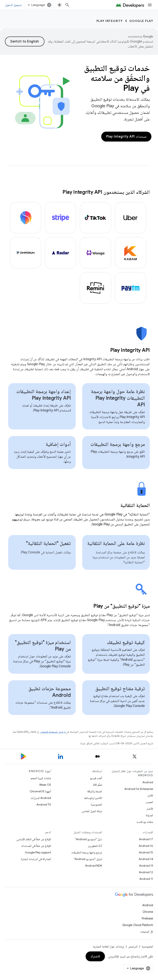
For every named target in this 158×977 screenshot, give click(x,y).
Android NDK (93, 865)
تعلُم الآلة (97, 785)
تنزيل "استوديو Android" (88, 859)
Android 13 (146, 865)
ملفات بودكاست (144, 822)
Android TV (43, 804)
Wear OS (45, 785)
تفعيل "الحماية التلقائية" (48, 543)
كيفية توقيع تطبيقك (126, 642)
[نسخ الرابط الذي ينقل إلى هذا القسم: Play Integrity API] (105, 350)
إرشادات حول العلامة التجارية (108, 946)
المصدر (149, 802)
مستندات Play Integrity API (126, 137)
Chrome (148, 912)
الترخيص (133, 946)
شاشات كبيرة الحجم (41, 778)
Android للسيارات (41, 798)
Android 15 (146, 852)
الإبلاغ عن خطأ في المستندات (36, 846)
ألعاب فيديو (96, 778)
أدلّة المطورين (95, 846)
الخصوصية (96, 804)
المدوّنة (149, 815)
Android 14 (146, 859)
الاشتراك (95, 956)
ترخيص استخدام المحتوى (52, 732)
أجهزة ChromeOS (40, 791)
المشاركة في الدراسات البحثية (36, 859)
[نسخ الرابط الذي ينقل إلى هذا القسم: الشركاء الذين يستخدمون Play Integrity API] (58, 192)
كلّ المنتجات (146, 931)
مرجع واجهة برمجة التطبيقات (117, 444)
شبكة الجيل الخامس (92, 811)
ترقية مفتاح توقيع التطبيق (120, 688)
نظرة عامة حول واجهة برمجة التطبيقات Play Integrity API (118, 398)
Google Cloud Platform (137, 925)
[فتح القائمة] (150, 5)
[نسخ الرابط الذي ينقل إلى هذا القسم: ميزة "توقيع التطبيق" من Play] (88, 606)
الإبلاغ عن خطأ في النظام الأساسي (33, 839)
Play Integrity (109, 21)
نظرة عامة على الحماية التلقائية (116, 543)
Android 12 (146, 872)
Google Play (141, 21)
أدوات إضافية (58, 444)
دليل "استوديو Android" (88, 839)
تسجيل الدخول (13, 5)
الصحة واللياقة (94, 791)
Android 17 (146, 839)
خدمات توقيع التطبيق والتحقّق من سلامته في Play (117, 78)
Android (147, 782)
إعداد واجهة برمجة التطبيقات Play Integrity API (43, 394)
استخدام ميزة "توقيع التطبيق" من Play (43, 645)
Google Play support (38, 852)
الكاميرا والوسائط (93, 798)
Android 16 (146, 846)
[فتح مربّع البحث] (67, 4)
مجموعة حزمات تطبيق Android (49, 691)
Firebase (147, 918)
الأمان (150, 795)
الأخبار (149, 808)
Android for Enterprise (138, 789)
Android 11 (146, 879)
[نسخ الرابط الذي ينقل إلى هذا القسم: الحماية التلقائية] (115, 505)
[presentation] (79, 350)
